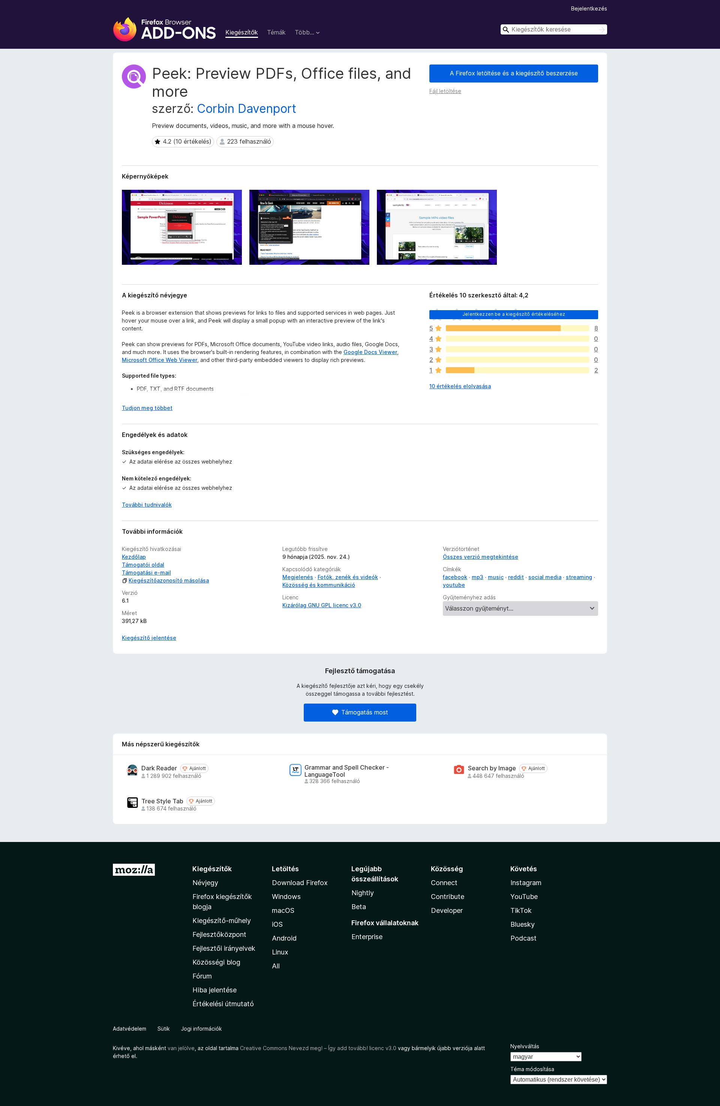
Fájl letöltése (445, 91)
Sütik (164, 1028)
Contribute (447, 896)
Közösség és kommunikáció (318, 585)
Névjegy (205, 883)
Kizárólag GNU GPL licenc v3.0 (321, 605)
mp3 (477, 577)
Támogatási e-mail (146, 572)
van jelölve (181, 1048)
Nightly (362, 893)
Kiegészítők (241, 32)
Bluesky (522, 924)
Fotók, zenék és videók (348, 577)
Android (284, 938)
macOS (283, 910)
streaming (579, 577)
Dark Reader (159, 768)
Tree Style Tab (162, 801)
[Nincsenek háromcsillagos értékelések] (517, 349)
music (496, 577)
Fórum (202, 976)
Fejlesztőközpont (219, 934)
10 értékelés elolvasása (460, 386)
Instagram (526, 883)
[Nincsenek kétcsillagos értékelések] (517, 360)
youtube (454, 585)
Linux (280, 952)
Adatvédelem (129, 1028)
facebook (455, 577)
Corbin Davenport (246, 108)
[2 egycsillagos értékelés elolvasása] (517, 370)
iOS (277, 924)
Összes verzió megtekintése (480, 557)
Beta (358, 907)
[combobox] (554, 29)
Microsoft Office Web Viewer (159, 360)
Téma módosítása (532, 1069)
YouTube (524, 896)
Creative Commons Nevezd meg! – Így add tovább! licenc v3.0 (318, 1048)
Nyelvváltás (524, 1046)
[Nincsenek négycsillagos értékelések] (517, 339)
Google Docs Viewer (370, 352)
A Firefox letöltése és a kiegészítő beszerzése (514, 73)
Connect (444, 883)
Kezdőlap (134, 557)
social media (544, 577)
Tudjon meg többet (147, 408)
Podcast (523, 938)
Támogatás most (364, 712)
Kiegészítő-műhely (221, 920)
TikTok (521, 910)
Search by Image (492, 768)
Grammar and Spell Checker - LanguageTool (346, 771)
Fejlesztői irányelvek (223, 948)
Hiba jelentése (214, 990)
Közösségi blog (216, 962)
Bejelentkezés (589, 8)
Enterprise (366, 937)
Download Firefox (300, 883)
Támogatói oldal (143, 564)
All (276, 966)
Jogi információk (201, 1028)
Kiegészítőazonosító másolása (169, 580)
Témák (276, 32)
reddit (516, 577)
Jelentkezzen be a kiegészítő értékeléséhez (513, 314)
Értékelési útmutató (223, 1004)
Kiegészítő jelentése (149, 638)
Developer (447, 910)
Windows (286, 896)
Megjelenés (297, 577)
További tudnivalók (147, 504)
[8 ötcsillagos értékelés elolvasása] (517, 328)
